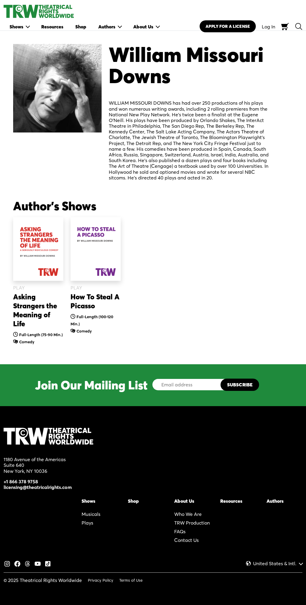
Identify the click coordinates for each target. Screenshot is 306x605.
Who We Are (188, 514)
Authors (275, 501)
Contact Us (186, 540)
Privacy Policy (100, 580)
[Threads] (27, 563)
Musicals (91, 514)
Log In (268, 27)
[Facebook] (17, 563)
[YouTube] (37, 563)
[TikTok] (47, 563)
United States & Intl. (274, 563)
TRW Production (192, 523)
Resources (231, 501)
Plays (87, 523)
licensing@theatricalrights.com (38, 487)
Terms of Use (131, 580)
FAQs (180, 531)
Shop (133, 501)
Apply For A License (228, 26)
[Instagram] (7, 563)
